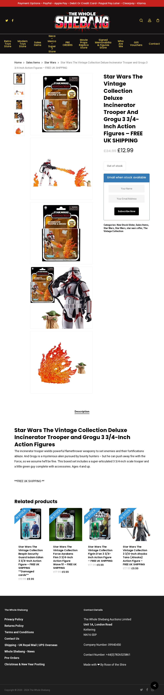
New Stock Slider (126, 225)
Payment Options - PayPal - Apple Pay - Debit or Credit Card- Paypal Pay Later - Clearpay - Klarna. (82, 3)
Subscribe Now (126, 211)
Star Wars (50, 62)
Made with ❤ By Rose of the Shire (105, 664)
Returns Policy (14, 625)
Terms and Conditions (19, 632)
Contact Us (11, 638)
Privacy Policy (13, 619)
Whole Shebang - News (19, 651)
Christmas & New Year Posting (24, 664)
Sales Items (33, 62)
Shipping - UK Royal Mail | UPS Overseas (30, 645)
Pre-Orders (11, 658)
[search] (141, 20)
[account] (150, 20)
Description (82, 411)
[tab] (82, 412)
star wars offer (134, 228)
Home (18, 62)
